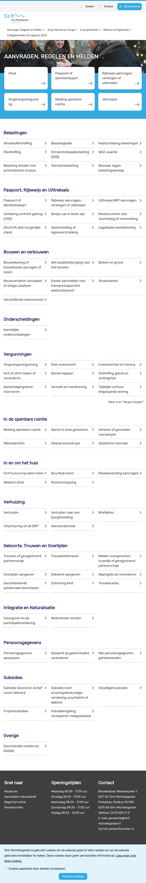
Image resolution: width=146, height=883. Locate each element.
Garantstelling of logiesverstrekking (64, 230)
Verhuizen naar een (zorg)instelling (65, 515)
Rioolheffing (12, 152)
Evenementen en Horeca (116, 365)
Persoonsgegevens (22, 642)
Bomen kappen (62, 373)
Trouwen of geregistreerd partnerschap (22, 558)
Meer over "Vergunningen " (126, 402)
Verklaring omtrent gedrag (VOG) (23, 216)
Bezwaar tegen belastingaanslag (111, 168)
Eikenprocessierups (65, 443)
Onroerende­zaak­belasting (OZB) (70, 154)
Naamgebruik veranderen (117, 574)
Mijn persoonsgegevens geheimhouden (116, 655)
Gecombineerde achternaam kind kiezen (21, 585)
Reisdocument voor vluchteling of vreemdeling (118, 216)
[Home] (16, 18)
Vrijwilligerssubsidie (112, 688)
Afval (12, 73)
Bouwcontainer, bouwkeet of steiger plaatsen (23, 283)
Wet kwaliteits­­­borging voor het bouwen (70, 265)
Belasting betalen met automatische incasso (20, 168)
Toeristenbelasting (64, 166)
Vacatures (11, 791)
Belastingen (15, 132)
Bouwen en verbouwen (26, 251)
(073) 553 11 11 (120, 812)
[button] (87, 6)
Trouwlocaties (108, 583)
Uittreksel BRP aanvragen (117, 200)
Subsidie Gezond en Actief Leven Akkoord (23, 690)
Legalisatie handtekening (117, 227)
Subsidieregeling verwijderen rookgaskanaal (71, 713)
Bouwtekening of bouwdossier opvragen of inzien (22, 267)
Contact (108, 6)
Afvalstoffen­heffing (18, 143)
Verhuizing (14, 501)
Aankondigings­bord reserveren (18, 389)
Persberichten (13, 807)
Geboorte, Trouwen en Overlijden (36, 545)
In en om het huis (21, 462)
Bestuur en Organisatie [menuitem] (116, 29)
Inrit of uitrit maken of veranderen (20, 375)
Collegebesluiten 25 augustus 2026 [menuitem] (27, 35)
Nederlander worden (66, 618)
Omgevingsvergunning (23, 101)
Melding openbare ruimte (68, 101)
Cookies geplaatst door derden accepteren (37, 868)
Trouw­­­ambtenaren (65, 556)
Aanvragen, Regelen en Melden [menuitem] (24, 29)
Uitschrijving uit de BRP (21, 526)
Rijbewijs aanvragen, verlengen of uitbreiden (117, 78)
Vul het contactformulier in (116, 829)
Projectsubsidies (16, 711)
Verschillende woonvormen (24, 300)
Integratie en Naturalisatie (29, 607)
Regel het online (15, 802)
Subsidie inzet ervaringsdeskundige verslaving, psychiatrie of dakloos (69, 695)
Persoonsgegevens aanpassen (18, 655)
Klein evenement (63, 365)
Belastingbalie (61, 143)
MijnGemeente (132, 6)
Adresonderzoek (63, 526)
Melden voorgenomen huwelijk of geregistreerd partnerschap (116, 561)
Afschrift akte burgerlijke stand (22, 230)
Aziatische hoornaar (113, 443)
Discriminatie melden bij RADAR (21, 748)
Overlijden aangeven (19, 574)
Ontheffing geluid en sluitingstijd (113, 375)
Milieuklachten (14, 443)
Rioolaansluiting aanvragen (118, 473)
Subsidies (13, 677)
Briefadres (106, 512)
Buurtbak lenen (62, 473)
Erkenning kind (62, 583)
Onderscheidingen (22, 319)
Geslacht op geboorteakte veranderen (70, 655)
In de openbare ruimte (25, 419)
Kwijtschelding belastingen (118, 143)
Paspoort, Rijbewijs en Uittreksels (36, 190)
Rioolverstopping (63, 482)
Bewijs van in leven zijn (68, 214)
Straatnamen (108, 281)
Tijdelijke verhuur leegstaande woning (113, 389)
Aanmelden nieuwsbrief (20, 796)
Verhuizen (109, 99)
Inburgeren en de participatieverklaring (19, 620)
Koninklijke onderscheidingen (17, 332)
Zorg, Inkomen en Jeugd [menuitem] (61, 29)
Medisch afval (14, 482)
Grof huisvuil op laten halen (24, 473)
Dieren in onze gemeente (69, 430)
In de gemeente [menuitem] (89, 29)
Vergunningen (18, 354)
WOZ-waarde (108, 152)
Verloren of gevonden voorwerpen (114, 432)
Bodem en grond (110, 262)
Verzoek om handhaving (69, 387)
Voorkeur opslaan (73, 876)
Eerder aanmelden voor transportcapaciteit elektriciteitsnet (68, 285)
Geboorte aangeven (65, 574)
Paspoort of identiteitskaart (66, 75)
